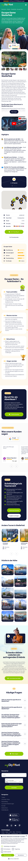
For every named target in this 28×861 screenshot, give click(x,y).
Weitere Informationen (12, 843)
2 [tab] (14, 185)
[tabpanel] (14, 181)
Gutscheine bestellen (15, 678)
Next (16, 466)
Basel (7, 832)
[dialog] (14, 847)
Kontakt (3, 805)
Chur (20, 833)
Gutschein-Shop (5, 799)
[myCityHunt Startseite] (8, 4)
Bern (14, 832)
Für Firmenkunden (14, 237)
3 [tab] (16, 185)
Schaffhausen (14, 833)
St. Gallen (8, 833)
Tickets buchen (15, 414)
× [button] (26, 835)
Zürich (2, 832)
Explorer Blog (4, 801)
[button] (14, 858)
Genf (10, 832)
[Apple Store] (14, 815)
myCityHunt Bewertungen (7, 803)
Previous (11, 466)
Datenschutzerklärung (14, 784)
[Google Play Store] (14, 819)
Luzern (3, 833)
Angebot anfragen (14, 515)
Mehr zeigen (14, 111)
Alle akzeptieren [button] (7, 855)
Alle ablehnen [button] (21, 855)
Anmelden (14, 787)
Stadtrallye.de (4, 810)
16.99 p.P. (15, 232)
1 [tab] (12, 185)
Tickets (3, 797)
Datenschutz (4, 807)
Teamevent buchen (14, 510)
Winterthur (18, 832)
